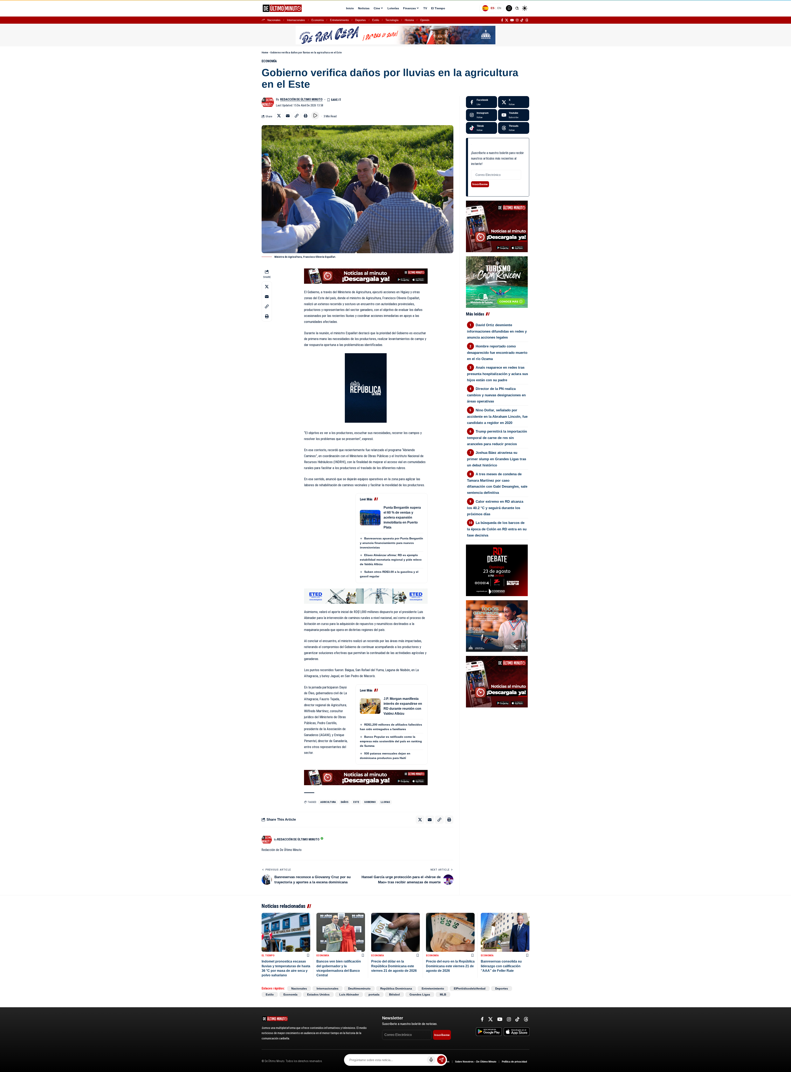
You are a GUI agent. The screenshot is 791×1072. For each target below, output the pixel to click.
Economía (317, 20)
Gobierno (370, 802)
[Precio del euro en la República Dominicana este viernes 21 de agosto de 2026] (450, 932)
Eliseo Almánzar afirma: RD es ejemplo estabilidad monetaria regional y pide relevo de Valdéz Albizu (391, 559)
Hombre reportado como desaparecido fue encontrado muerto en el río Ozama (497, 352)
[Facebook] (502, 20)
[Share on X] (279, 116)
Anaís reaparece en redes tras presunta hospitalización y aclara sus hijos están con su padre (497, 374)
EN (499, 8)
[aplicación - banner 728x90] (366, 276)
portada (374, 994)
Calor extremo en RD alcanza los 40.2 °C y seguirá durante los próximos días (495, 508)
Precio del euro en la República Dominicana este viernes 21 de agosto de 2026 (450, 966)
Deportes (360, 20)
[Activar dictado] (431, 1060)
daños (344, 802)
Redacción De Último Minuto (301, 99)
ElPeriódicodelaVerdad (470, 988)
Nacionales (274, 20)
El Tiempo (268, 955)
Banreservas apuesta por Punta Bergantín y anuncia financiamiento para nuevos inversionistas (391, 543)
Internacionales (296, 20)
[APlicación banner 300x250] (497, 226)
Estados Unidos (318, 994)
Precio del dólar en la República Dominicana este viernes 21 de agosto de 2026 (394, 966)
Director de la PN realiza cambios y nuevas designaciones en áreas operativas (496, 395)
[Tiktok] (481, 128)
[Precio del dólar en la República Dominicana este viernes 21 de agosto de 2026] (395, 932)
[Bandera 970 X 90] (395, 35)
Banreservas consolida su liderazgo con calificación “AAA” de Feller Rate (501, 966)
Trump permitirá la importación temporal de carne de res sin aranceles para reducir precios (497, 438)
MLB (443, 994)
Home (265, 52)
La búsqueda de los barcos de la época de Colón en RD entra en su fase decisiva (497, 529)
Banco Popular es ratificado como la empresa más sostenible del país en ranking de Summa (391, 741)
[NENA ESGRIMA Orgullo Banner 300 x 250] (497, 626)
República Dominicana (396, 988)
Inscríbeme (480, 184)
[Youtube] (513, 115)
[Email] (288, 116)
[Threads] (526, 20)
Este (356, 802)
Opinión (424, 20)
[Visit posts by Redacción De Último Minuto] (268, 102)
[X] (506, 20)
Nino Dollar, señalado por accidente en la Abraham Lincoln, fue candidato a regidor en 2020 (497, 416)
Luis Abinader (349, 994)
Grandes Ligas (420, 994)
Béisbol (394, 994)
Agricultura (328, 802)
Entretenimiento (339, 20)
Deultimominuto (359, 988)
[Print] (305, 116)
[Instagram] (517, 20)
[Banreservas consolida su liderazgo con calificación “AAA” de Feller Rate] (505, 932)
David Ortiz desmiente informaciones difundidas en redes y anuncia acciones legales (497, 331)
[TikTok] (522, 20)
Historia (409, 20)
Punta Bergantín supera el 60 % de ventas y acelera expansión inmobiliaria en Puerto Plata (402, 517)
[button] (517, 8)
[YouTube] (512, 20)
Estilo (375, 20)
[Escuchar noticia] (315, 115)
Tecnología (391, 20)
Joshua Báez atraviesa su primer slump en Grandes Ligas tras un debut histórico (496, 459)
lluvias (385, 802)
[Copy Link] (297, 116)
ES (492, 8)
